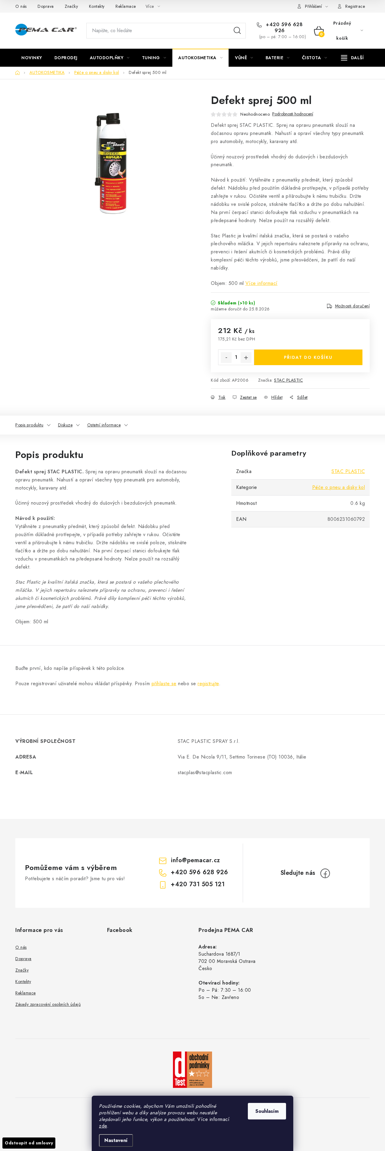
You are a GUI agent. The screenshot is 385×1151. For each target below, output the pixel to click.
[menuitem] (31, 58)
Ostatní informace (104, 425)
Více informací (261, 283)
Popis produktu (29, 425)
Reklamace (126, 6)
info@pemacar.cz (195, 860)
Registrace (355, 6)
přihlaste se (164, 683)
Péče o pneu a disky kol (338, 487)
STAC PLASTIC (288, 380)
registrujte (208, 683)
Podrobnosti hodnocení (292, 114)
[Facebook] (325, 873)
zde (103, 1125)
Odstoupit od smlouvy (29, 1143)
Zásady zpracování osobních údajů (48, 1004)
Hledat (237, 30)
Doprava (46, 6)
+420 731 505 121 (198, 884)
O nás (21, 6)
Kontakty (97, 6)
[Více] (352, 58)
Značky (71, 6)
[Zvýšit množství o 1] (246, 357)
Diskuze (65, 425)
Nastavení (116, 1140)
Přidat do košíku (308, 357)
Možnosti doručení (352, 306)
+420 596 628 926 (283, 28)
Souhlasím (267, 1111)
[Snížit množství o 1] (226, 357)
